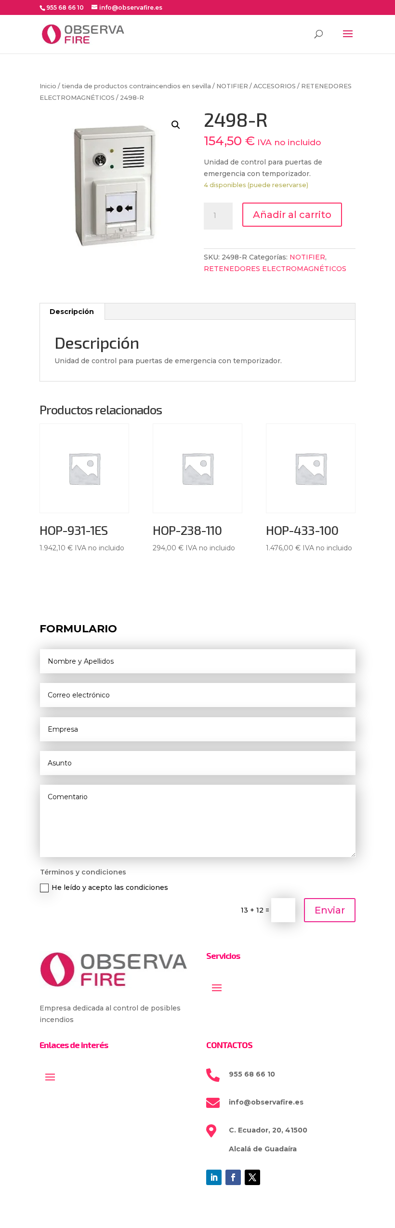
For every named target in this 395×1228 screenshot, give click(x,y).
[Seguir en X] (252, 1177)
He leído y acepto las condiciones (110, 887)
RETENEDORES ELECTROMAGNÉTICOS (275, 268)
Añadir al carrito (292, 214)
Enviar (330, 910)
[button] (175, 125)
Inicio (48, 86)
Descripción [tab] (72, 311)
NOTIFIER (232, 86)
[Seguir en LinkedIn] (214, 1177)
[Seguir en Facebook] (233, 1177)
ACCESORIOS (274, 86)
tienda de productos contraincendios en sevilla (136, 86)
